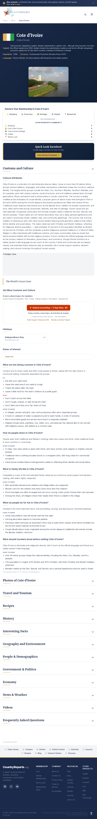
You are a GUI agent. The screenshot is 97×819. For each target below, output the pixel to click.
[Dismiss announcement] (93, 3)
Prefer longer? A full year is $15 (38, 320)
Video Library (13, 749)
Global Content (58, 749)
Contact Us (56, 776)
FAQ (68, 771)
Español (86, 778)
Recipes (27, 753)
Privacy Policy (57, 780)
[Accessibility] (91, 813)
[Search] (85, 14)
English (85, 774)
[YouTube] (17, 786)
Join (38, 771)
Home (5, 21)
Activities (75, 749)
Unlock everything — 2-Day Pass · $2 (50, 308)
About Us (55, 771)
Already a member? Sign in (60, 320)
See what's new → (14, 4)
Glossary (71, 753)
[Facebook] (5, 786)
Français (86, 782)
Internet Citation (55, 753)
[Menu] (91, 14)
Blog (39, 753)
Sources (70, 795)
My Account (40, 783)
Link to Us (71, 800)
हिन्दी (84, 791)
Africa (13, 21)
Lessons (88, 749)
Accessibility (56, 791)
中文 (84, 786)
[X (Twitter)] (11, 786)
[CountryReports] (16, 11)
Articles (42, 749)
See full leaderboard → (48, 119)
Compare (29, 749)
